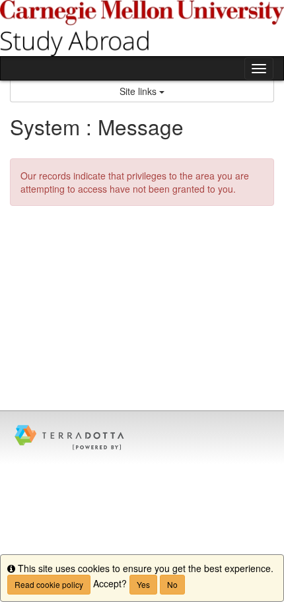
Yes (143, 584)
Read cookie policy (49, 584)
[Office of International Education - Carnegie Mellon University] (142, 28)
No (172, 584)
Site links (139, 91)
